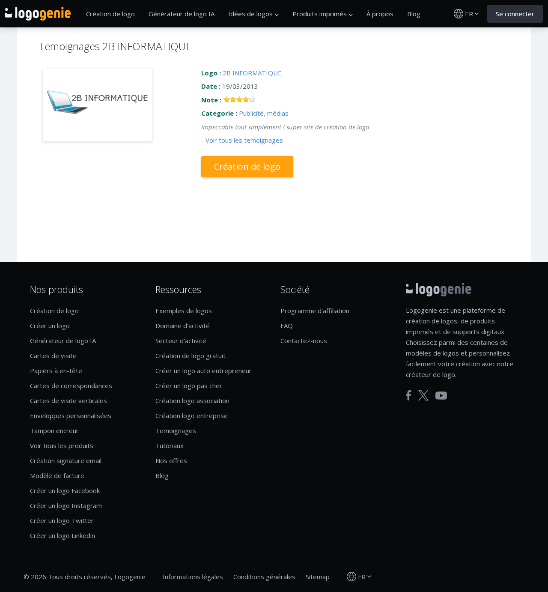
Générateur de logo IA (181, 13)
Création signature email (65, 460)
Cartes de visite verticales (68, 400)
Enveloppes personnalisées (70, 415)
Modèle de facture (57, 475)
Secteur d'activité (180, 340)
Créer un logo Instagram (66, 505)
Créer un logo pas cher (188, 385)
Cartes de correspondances (71, 385)
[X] (423, 395)
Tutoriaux (169, 445)
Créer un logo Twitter (62, 520)
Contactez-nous (303, 340)
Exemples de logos (183, 310)
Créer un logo (50, 325)
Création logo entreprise (191, 415)
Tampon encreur (54, 430)
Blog (413, 13)
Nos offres (171, 460)
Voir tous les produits (61, 445)
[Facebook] (408, 395)
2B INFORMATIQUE (252, 73)
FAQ (286, 325)
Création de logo (110, 13)
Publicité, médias (264, 113)
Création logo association (192, 400)
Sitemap (318, 576)
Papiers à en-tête (56, 370)
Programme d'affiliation (314, 310)
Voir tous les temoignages (244, 140)
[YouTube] (441, 396)
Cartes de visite (53, 355)
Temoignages (175, 430)
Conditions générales (264, 576)
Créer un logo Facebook (65, 490)
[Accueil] (38, 14)
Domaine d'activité (182, 325)
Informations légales (193, 576)
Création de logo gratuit (190, 355)
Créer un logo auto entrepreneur (203, 370)
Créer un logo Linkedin (62, 535)
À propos (379, 13)
